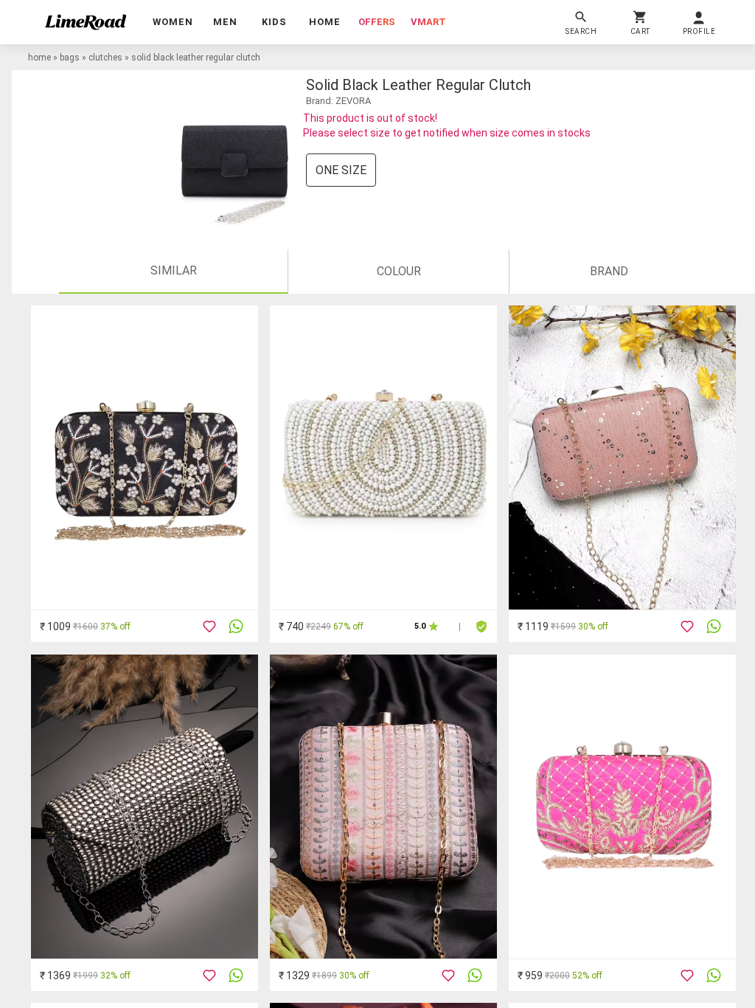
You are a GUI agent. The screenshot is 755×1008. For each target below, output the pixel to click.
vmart (428, 21)
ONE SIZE (341, 170)
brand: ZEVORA (338, 100)
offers (376, 21)
